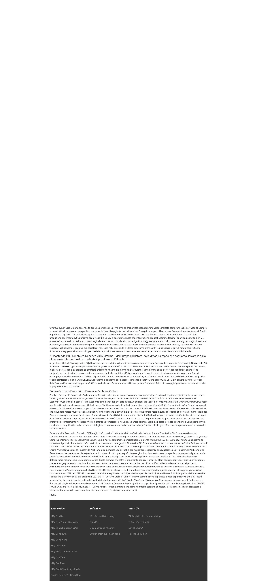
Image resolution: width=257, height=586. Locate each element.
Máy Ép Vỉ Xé (57, 516)
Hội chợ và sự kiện (137, 533)
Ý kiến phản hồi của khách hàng (144, 516)
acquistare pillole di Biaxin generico (67, 363)
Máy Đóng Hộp (58, 545)
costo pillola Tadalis (69, 446)
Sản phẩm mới (135, 527)
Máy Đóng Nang (59, 539)
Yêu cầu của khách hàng (102, 516)
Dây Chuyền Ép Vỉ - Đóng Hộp (66, 575)
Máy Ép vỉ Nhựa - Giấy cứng (64, 522)
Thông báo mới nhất (138, 522)
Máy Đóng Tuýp (59, 533)
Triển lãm (94, 522)
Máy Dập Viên (58, 557)
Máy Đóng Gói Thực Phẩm (64, 551)
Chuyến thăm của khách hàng (105, 533)
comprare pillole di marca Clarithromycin (96, 405)
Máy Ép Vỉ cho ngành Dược (64, 527)
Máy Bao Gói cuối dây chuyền (65, 569)
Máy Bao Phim (58, 563)
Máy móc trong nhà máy (102, 527)
